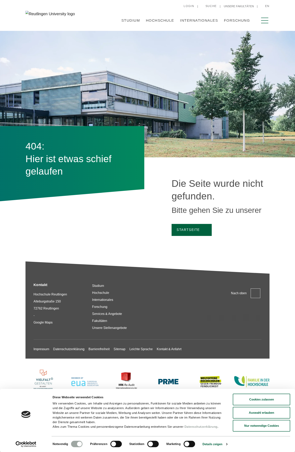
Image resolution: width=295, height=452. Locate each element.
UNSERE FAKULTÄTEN (239, 6)
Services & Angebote (107, 313)
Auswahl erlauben (261, 412)
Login (189, 6)
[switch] (116, 444)
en (267, 6)
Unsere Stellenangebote (109, 328)
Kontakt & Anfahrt (169, 349)
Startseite (188, 230)
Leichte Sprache (141, 349)
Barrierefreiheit (99, 349)
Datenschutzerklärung (201, 426)
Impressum (41, 349)
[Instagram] (209, 317)
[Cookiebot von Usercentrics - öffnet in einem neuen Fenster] (26, 444)
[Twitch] (246, 317)
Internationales (199, 20)
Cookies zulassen (261, 399)
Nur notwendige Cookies (261, 425)
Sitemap (119, 349)
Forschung (237, 20)
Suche (211, 6)
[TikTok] (221, 317)
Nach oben (239, 293)
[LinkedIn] (234, 317)
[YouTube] (258, 317)
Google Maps (43, 322)
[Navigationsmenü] (265, 20)
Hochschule (160, 20)
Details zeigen (212, 444)
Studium (130, 20)
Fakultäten (99, 321)
